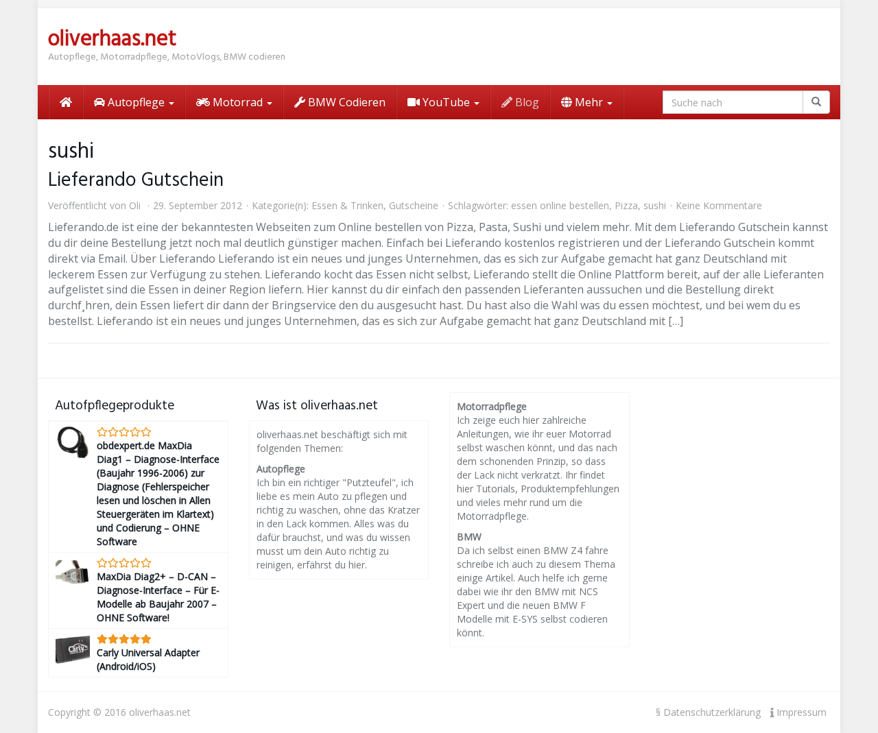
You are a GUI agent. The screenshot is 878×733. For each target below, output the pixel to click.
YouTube (446, 102)
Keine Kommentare (719, 205)
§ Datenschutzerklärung (708, 712)
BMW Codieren (345, 102)
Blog (525, 102)
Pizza (626, 205)
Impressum (800, 712)
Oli (135, 205)
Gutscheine (413, 205)
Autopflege (136, 102)
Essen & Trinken (347, 205)
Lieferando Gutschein (136, 180)
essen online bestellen (560, 205)
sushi (654, 205)
